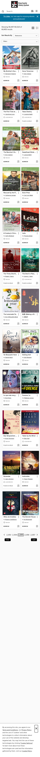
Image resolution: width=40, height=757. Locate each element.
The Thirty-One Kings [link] (10, 274)
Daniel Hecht (9, 357)
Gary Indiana (27, 74)
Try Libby (6, 16)
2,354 (14, 535)
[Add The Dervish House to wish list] (37, 526)
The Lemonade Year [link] (10, 314)
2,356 (27, 535)
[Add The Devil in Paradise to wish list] (37, 283)
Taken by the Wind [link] (28, 436)
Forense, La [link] (26, 395)
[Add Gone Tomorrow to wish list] (37, 80)
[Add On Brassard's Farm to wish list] (18, 364)
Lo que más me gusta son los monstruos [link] (10, 395)
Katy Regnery (28, 357)
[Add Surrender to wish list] (18, 486)
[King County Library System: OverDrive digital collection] (20, 4)
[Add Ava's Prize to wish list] (37, 202)
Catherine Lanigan (10, 195)
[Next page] (37, 535)
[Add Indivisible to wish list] (37, 486)
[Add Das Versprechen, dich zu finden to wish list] (18, 445)
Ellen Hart (27, 438)
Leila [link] (24, 233)
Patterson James (29, 398)
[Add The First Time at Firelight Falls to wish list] (18, 121)
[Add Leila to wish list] (37, 242)
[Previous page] (4, 535)
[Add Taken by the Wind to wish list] (37, 445)
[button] (33, 29)
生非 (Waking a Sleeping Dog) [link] (29, 314)
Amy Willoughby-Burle (11, 317)
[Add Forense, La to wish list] (37, 405)
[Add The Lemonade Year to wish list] (18, 324)
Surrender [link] (6, 476)
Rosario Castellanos (11, 519)
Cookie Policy (27, 751)
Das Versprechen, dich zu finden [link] (10, 436)
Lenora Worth (28, 155)
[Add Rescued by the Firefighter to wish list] (18, 202)
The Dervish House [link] (29, 517)
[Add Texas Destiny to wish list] (37, 121)
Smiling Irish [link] (26, 355)
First (7, 540)
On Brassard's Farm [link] (10, 355)
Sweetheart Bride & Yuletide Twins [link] (29, 152)
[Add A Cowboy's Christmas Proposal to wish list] (18, 242)
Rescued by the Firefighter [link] (10, 193)
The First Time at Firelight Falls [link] (10, 112)
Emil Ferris (8, 398)
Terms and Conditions (10, 730)
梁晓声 (26, 317)
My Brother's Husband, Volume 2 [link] (10, 71)
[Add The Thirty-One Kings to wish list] (18, 283)
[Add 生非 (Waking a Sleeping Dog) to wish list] (37, 324)
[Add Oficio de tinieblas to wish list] (18, 526)
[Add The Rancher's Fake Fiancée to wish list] (18, 161)
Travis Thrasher (28, 479)
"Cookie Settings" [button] (26, 743)
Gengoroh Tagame (10, 74)
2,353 (8, 535)
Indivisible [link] (25, 476)
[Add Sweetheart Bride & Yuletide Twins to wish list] (37, 161)
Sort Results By (7, 35)
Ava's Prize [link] (26, 193)
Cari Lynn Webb (28, 195)
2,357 (32, 535)
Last (34, 540)
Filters (5, 41)
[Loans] (32, 11)
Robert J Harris (9, 276)
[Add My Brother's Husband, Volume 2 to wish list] (18, 80)
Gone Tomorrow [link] (27, 71)
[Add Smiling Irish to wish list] (37, 364)
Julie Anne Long (9, 114)
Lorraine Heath (28, 114)
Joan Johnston (9, 479)
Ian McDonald (28, 519)
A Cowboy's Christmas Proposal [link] (10, 233)
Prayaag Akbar (28, 236)
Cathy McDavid (9, 236)
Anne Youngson (9, 438)
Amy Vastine (9, 155)
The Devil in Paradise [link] (29, 274)
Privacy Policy (26, 730)
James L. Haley (28, 276)
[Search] (3, 11)
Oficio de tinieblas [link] (9, 517)
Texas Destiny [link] (27, 112)
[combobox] (16, 11)
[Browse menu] (36, 11)
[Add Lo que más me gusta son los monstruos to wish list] (18, 405)
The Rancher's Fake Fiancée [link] (10, 152)
